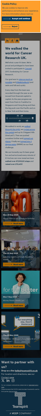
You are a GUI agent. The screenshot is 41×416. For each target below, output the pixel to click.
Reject (14, 26)
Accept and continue (21, 18)
